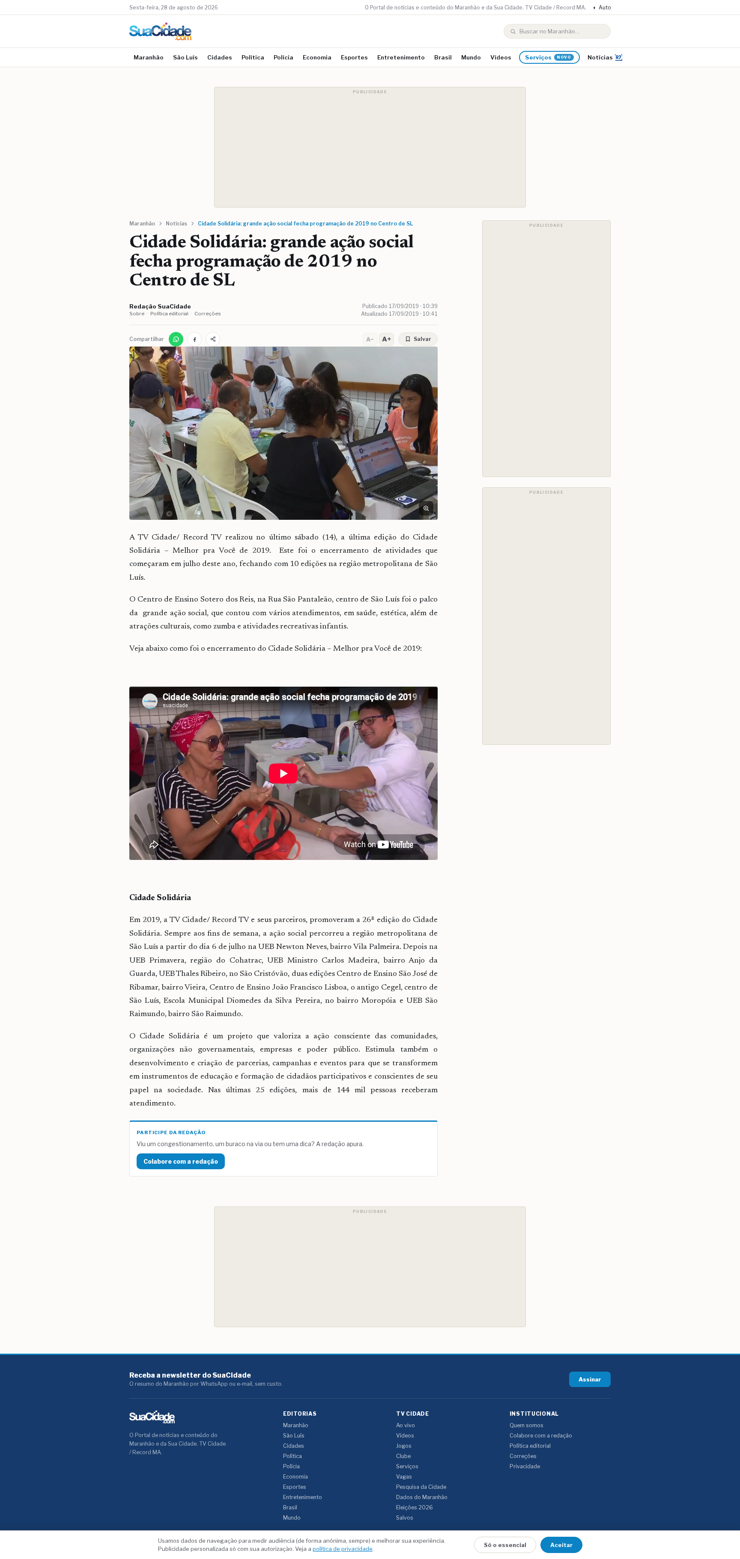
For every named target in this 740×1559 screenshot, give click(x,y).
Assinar (590, 1379)
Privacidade (525, 1466)
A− (370, 339)
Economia (317, 57)
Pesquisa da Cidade (421, 1487)
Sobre (136, 314)
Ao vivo (405, 1425)
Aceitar (561, 1544)
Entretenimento (401, 57)
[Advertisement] (370, 147)
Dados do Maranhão (422, 1497)
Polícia (283, 57)
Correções (207, 314)
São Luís (185, 57)
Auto (602, 7)
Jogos (404, 1446)
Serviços (548, 57)
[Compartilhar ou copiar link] (213, 339)
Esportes (354, 57)
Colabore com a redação (180, 1161)
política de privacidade (343, 1548)
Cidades (219, 57)
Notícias (600, 57)
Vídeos (500, 57)
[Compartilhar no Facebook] (194, 339)
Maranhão (149, 57)
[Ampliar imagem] (426, 508)
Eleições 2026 (414, 1507)
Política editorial (169, 314)
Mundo (471, 57)
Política (253, 57)
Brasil (443, 57)
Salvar (422, 339)
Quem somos (526, 1425)
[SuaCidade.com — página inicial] (160, 31)
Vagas (404, 1476)
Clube (403, 1456)
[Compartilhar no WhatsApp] (176, 339)
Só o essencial (505, 1544)
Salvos (404, 1518)
